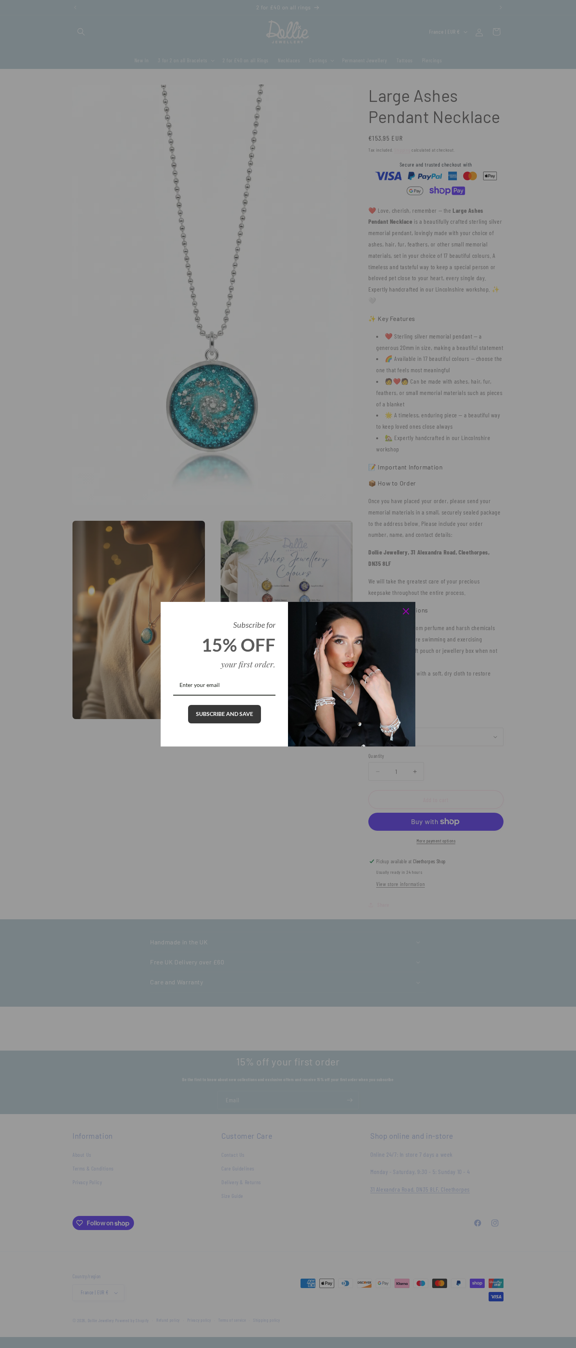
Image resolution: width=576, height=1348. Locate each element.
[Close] (406, 611)
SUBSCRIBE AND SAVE (224, 713)
